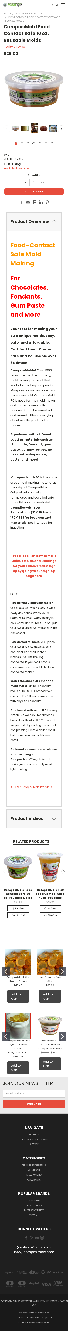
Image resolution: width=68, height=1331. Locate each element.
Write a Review (15, 46)
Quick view (18, 908)
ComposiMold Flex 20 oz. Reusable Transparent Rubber (50, 1044)
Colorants (34, 1179)
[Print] (34, 202)
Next (61, 129)
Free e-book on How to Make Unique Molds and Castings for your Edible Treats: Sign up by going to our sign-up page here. (34, 566)
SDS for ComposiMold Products (31, 787)
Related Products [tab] (31, 841)
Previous (6, 129)
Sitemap (34, 1144)
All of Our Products (34, 1165)
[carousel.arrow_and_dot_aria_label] (22, 143)
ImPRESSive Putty (34, 1210)
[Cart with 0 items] (56, 5)
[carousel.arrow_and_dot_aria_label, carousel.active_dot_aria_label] (16, 143)
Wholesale (34, 1170)
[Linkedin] (41, 202)
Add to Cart (18, 915)
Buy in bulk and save (17, 168)
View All (34, 1215)
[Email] (28, 202)
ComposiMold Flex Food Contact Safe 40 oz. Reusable (50, 894)
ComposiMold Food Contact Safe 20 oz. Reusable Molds (18, 894)
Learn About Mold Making (34, 1139)
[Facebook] (22, 202)
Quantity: (34, 175)
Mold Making (34, 1174)
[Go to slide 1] (6, 971)
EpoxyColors (34, 1205)
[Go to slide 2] (62, 971)
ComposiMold (34, 1200)
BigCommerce (40, 1312)
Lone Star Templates (41, 1317)
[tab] (34, 818)
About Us (34, 1134)
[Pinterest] (47, 202)
